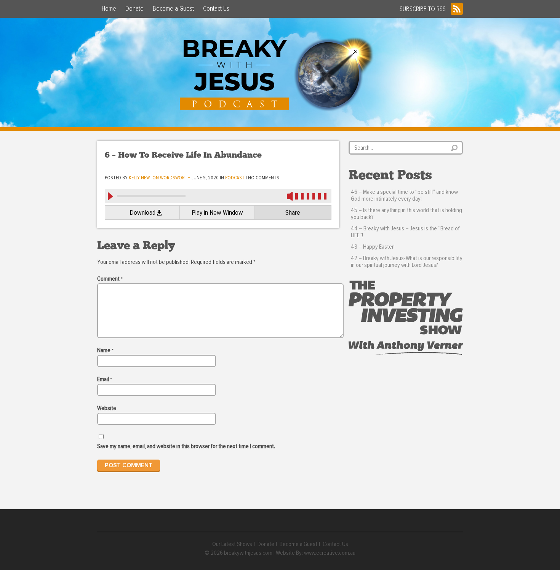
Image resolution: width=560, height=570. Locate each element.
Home (109, 8)
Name (105, 350)
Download (142, 212)
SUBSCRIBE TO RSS (423, 9)
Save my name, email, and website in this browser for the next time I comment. (186, 446)
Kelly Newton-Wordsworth (159, 178)
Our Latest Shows (232, 544)
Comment (110, 279)
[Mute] (289, 196)
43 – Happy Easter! (373, 247)
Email (104, 379)
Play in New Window (217, 212)
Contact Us (216, 8)
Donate (134, 8)
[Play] (110, 196)
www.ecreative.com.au (329, 553)
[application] (218, 195)
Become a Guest (173, 8)
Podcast (235, 178)
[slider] (312, 196)
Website (106, 408)
